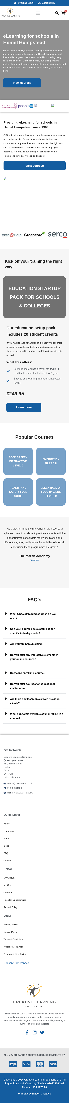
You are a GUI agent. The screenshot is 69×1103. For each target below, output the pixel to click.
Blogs (6, 845)
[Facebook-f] (27, 1032)
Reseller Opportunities (15, 900)
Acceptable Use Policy (15, 954)
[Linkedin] (34, 1032)
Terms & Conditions (13, 939)
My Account (9, 877)
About (6, 838)
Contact (7, 860)
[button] (38, 13)
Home (7, 823)
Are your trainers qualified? (26, 644)
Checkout (8, 892)
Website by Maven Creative (34, 1093)
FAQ (6, 853)
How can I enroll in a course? (27, 673)
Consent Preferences (16, 963)
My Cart (8, 885)
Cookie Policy (10, 932)
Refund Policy (10, 907)
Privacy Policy (10, 924)
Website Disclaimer (13, 946)
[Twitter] (42, 1032)
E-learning (9, 831)
